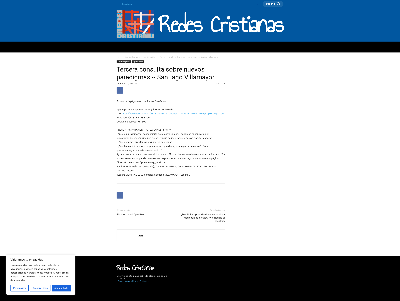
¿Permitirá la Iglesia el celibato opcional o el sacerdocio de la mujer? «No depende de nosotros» (203, 217)
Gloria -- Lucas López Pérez (131, 214)
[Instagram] (121, 286)
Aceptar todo (61, 288)
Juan (122, 83)
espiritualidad (150, 57)
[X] (131, 286)
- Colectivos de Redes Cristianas (133, 281)
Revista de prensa (132, 57)
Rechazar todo (40, 288)
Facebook (127, 4)
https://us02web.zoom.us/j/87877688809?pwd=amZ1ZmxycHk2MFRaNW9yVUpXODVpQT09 (173, 113)
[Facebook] (117, 4)
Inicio (119, 57)
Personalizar (19, 288)
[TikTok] (126, 286)
